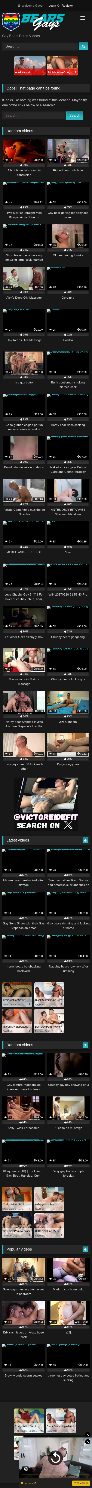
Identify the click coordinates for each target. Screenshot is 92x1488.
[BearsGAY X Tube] (37, 22)
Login (52, 5)
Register (67, 5)
